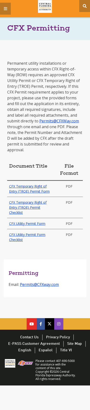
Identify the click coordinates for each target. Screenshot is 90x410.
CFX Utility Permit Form (27, 223)
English (24, 350)
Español (46, 350)
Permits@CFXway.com (39, 284)
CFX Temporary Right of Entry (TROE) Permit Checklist (28, 207)
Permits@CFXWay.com (59, 121)
